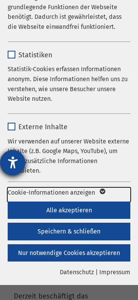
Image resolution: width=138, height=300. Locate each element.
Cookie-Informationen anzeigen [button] (52, 192)
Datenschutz (77, 272)
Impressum (114, 272)
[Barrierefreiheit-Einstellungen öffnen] (12, 162)
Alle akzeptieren (69, 210)
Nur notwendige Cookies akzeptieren (69, 253)
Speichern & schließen (69, 231)
